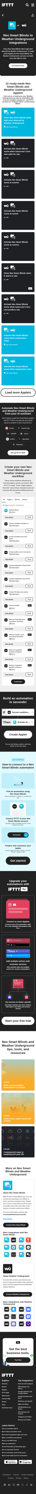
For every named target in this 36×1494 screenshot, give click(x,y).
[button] (32, 5)
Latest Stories (8, 1425)
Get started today (18, 65)
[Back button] (3, 15)
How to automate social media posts (14, 1452)
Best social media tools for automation (14, 1455)
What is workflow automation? (12, 1437)
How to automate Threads (10, 1449)
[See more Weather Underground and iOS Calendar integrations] (10, 1324)
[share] (33, 15)
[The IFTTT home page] (7, 5)
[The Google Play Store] (25, 1462)
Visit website (7, 1219)
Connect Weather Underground (17, 1294)
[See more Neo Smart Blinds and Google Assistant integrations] (25, 1254)
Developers (7, 1474)
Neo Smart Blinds (16, 35)
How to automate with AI (10, 1428)
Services (4, 1383)
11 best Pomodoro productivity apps (14, 1446)
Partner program (27, 1474)
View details (9, 517)
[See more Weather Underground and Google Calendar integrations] (25, 1316)
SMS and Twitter (23, 1404)
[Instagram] (14, 1485)
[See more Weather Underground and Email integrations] (25, 1309)
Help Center (6, 1395)
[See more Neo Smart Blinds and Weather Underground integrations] (10, 1240)
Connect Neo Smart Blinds (16, 1225)
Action (13, 512)
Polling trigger (15, 525)
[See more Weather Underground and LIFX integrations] (25, 1324)
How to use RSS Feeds (9, 1440)
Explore (5, 1380)
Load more (18, 681)
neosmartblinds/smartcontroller (14, 1214)
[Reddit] (31, 1485)
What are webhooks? (9, 1443)
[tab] (4, 499)
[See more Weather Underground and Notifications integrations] (10, 1309)
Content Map (6, 1398)
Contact (11, 1478)
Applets (4, 1389)
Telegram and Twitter (25, 1417)
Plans (4, 1404)
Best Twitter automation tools (11, 1431)
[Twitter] (22, 1485)
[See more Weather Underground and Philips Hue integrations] (10, 1316)
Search (4, 1401)
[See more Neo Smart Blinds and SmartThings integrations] (10, 1247)
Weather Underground (18, 39)
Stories (4, 1386)
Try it (29, 517)
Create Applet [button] (18, 734)
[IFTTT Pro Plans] (30, 605)
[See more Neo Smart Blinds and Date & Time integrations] (25, 1247)
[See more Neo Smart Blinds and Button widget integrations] (25, 1240)
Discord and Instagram (25, 1383)
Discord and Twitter (24, 1420)
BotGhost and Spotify (25, 1401)
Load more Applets (18, 392)
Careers (16, 1474)
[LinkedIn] (9, 1485)
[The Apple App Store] (10, 1462)
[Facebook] (5, 1485)
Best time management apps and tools (14, 1434)
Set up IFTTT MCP (18, 453)
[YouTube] (18, 1485)
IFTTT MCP (5, 1392)
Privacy (18, 1478)
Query (13, 608)
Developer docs (7, 1407)
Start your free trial (18, 1020)
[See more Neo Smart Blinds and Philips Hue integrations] (10, 1254)
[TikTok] (27, 1485)
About (26, 1478)
